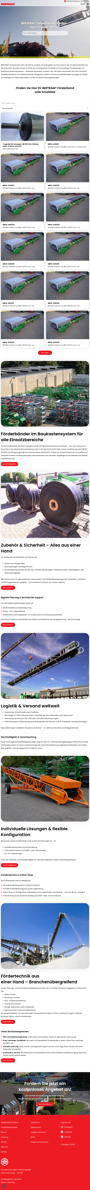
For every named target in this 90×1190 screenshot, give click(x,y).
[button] (4, 1186)
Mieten (3, 1132)
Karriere (4, 1152)
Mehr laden (45, 353)
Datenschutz (36, 1127)
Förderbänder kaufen (9, 1127)
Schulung (4, 1137)
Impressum (35, 1122)
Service (4, 1142)
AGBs (33, 1137)
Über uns (4, 1147)
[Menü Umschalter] (87, 4)
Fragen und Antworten (39, 1142)
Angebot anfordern (38, 1132)
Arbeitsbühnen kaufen (9, 1122)
